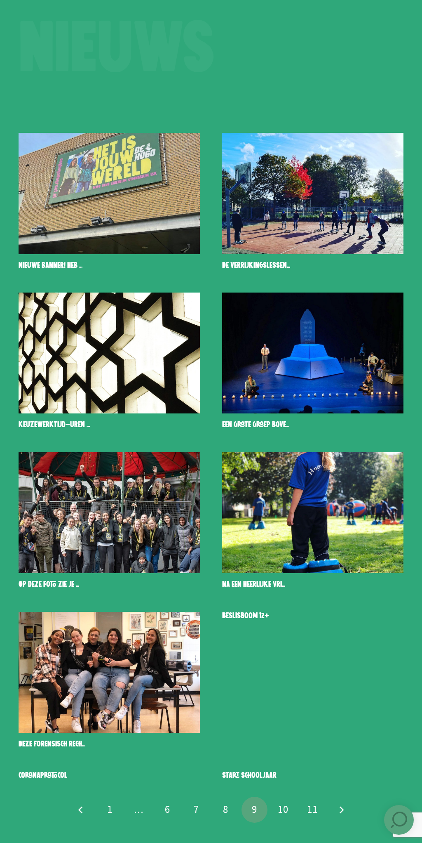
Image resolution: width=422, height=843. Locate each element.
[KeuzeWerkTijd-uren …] (109, 353)
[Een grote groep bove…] (312, 353)
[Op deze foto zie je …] (109, 512)
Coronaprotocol (43, 775)
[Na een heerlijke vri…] (312, 512)
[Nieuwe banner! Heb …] (109, 193)
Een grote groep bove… (255, 425)
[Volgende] (341, 810)
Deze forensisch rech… (52, 744)
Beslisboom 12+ (245, 616)
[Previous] (81, 810)
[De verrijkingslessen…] (312, 193)
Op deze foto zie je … (49, 584)
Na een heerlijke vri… (253, 584)
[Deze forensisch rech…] (109, 672)
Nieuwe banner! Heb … (50, 265)
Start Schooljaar (249, 775)
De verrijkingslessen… (256, 265)
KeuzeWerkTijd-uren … (54, 425)
